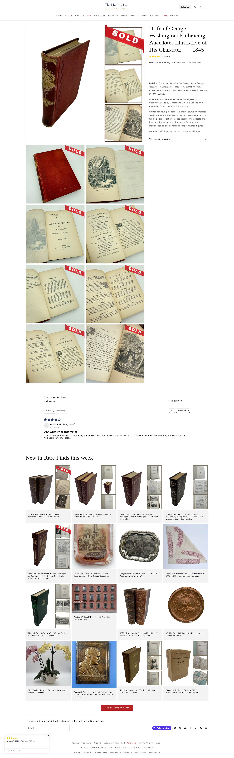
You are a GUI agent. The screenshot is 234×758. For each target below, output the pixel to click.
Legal (158, 743)
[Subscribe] (66, 728)
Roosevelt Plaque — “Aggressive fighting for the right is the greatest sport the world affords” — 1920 (94, 694)
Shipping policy (154, 752)
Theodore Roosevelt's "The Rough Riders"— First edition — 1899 (138, 691)
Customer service (111, 743)
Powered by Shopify (100, 752)
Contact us (149, 747)
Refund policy (114, 752)
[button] (60, 15)
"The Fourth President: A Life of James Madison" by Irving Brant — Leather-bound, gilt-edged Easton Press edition (184, 516)
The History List (86, 752)
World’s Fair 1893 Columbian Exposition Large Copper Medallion (186, 634)
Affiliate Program (146, 743)
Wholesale (131, 743)
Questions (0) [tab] (61, 411)
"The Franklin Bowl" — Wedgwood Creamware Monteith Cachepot (48, 691)
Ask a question (175, 401)
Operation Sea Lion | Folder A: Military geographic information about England (182, 691)
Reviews (75, 743)
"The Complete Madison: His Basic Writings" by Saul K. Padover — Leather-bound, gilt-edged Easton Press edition (47, 576)
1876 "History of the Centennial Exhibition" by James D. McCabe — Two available (140, 634)
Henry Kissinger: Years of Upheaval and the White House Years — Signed (92, 515)
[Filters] (172, 411)
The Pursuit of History (132, 747)
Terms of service (140, 752)
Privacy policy (127, 752)
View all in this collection (117, 708)
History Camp (114, 747)
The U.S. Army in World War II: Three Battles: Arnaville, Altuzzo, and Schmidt (47, 634)
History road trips (98, 747)
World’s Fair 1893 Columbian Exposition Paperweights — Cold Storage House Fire (91, 575)
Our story (84, 747)
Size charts (86, 743)
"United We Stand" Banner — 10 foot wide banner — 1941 (92, 618)
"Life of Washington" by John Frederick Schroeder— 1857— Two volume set (45, 515)
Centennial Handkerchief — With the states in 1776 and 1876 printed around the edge (185, 575)
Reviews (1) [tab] (49, 411)
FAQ (123, 743)
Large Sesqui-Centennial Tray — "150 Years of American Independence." (139, 575)
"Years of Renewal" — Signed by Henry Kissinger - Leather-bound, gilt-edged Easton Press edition (139, 516)
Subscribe (185, 7)
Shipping (97, 743)
